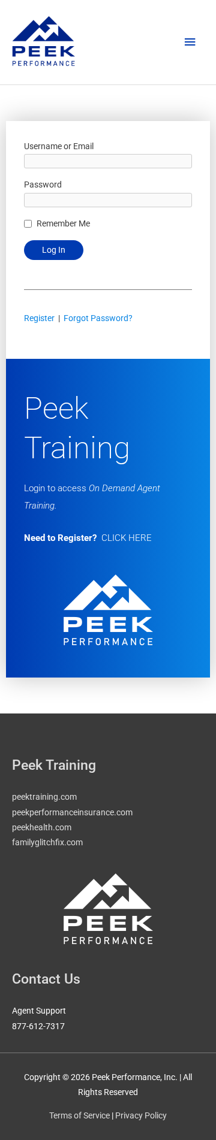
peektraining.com (44, 797)
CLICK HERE (126, 538)
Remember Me (63, 223)
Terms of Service (79, 1115)
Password (43, 184)
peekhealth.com (41, 827)
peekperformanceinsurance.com (72, 812)
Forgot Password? (98, 318)
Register (39, 318)
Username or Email (59, 146)
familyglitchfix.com (47, 842)
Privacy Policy (141, 1115)
